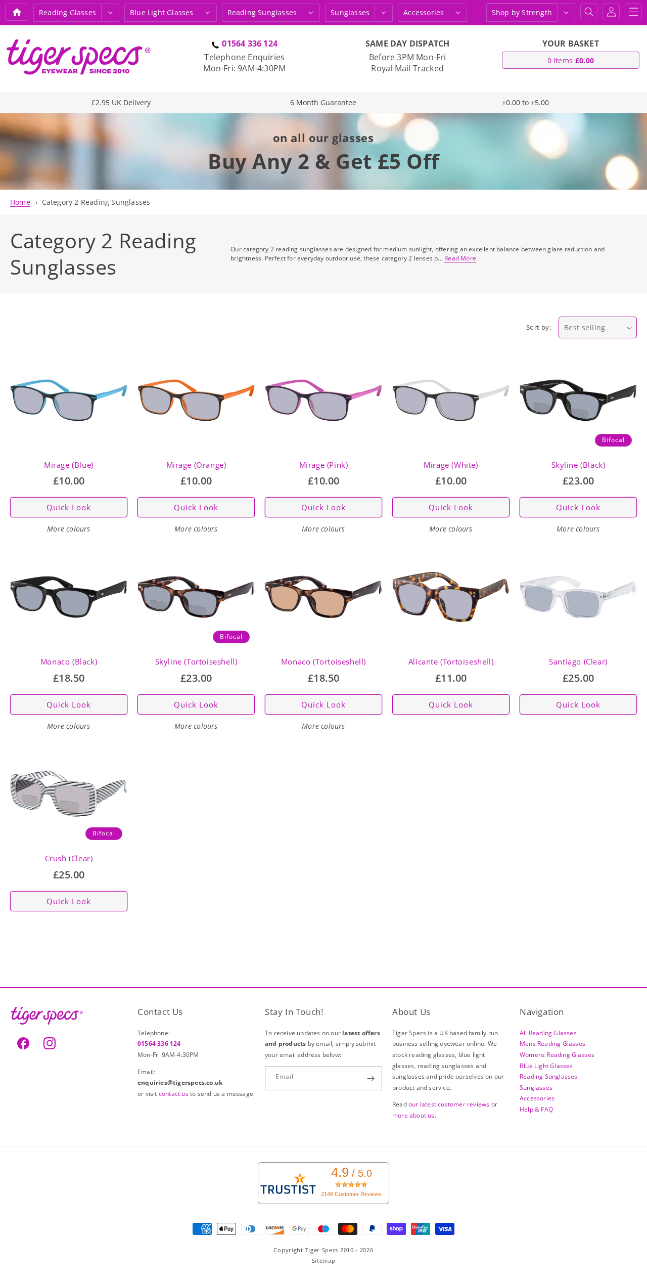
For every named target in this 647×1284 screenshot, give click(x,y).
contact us (174, 1093)
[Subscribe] (370, 1078)
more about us (413, 1115)
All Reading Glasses (548, 1033)
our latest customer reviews (449, 1104)
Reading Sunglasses (549, 1076)
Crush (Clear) (69, 858)
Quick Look (69, 507)
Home (20, 202)
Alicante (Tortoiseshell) (450, 662)
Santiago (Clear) (578, 662)
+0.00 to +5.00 (525, 102)
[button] (110, 13)
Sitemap (324, 1260)
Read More (460, 258)
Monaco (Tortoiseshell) (323, 662)
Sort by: (538, 327)
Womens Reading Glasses (557, 1054)
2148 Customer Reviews (351, 1194)
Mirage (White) (451, 465)
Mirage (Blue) (69, 465)
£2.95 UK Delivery (121, 102)
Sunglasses (350, 12)
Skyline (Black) (578, 465)
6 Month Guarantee (323, 102)
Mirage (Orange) (196, 465)
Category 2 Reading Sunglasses (96, 202)
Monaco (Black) (68, 662)
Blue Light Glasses (546, 1065)
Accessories (423, 12)
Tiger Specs (321, 1250)
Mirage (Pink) (323, 465)
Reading (67, 12)
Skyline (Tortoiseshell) (196, 662)
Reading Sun (262, 12)
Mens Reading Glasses (552, 1043)
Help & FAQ (536, 1109)
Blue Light (162, 12)
